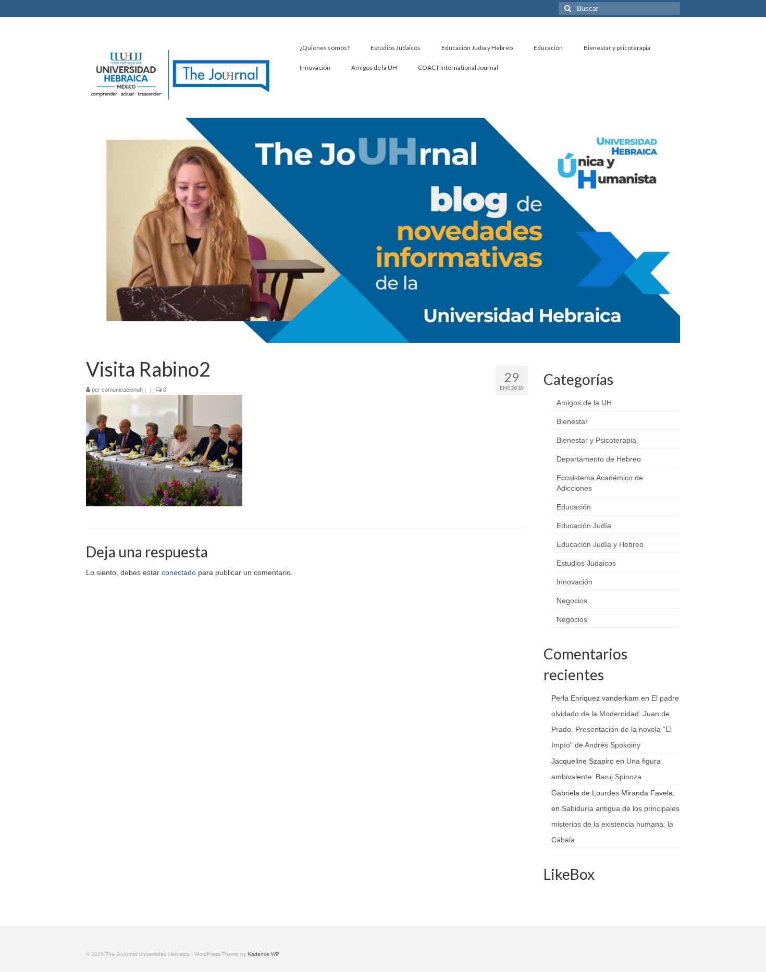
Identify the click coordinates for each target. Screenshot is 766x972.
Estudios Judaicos (586, 563)
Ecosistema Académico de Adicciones (600, 482)
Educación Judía (584, 525)
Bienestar (572, 421)
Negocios (572, 600)
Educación (574, 507)
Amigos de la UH (584, 402)
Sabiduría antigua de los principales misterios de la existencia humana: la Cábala (615, 824)
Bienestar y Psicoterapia (596, 440)
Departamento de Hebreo (599, 459)
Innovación (574, 582)
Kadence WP (263, 954)
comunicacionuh (122, 390)
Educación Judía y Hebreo (600, 544)
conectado (179, 572)
